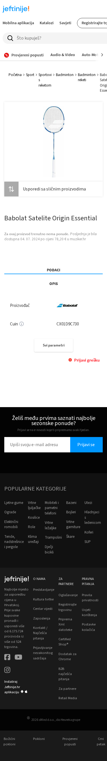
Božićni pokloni (9, 741)
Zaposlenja (41, 618)
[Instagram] (7, 670)
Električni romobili (11, 524)
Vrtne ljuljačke (34, 505)
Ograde (10, 512)
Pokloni (39, 738)
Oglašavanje (68, 595)
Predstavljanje (43, 589)
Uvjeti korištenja (89, 612)
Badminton (65, 74)
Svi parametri (53, 345)
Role (31, 527)
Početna (15, 74)
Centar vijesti (43, 608)
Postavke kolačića (89, 627)
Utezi (88, 502)
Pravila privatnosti (90, 597)
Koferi (88, 532)
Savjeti (65, 22)
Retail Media (67, 698)
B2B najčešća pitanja (65, 674)
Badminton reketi (87, 77)
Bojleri (71, 512)
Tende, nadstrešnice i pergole (14, 542)
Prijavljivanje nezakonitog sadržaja (43, 653)
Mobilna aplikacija (18, 22)
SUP (87, 541)
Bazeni (71, 502)
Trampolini (53, 537)
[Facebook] (7, 658)
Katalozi (47, 22)
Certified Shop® (64, 642)
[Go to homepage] (16, 9)
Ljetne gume (13, 502)
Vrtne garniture (73, 524)
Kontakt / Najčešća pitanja (40, 633)
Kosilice (34, 517)
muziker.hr (78, 239)
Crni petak (101, 741)
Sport (30, 74)
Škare (70, 536)
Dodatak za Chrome (67, 656)
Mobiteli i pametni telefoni (52, 508)
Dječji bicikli (49, 549)
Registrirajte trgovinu (67, 607)
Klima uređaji (33, 539)
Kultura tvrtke (43, 599)
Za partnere (67, 688)
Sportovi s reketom (45, 80)
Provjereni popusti (70, 741)
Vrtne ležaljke (50, 525)
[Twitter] (18, 658)
